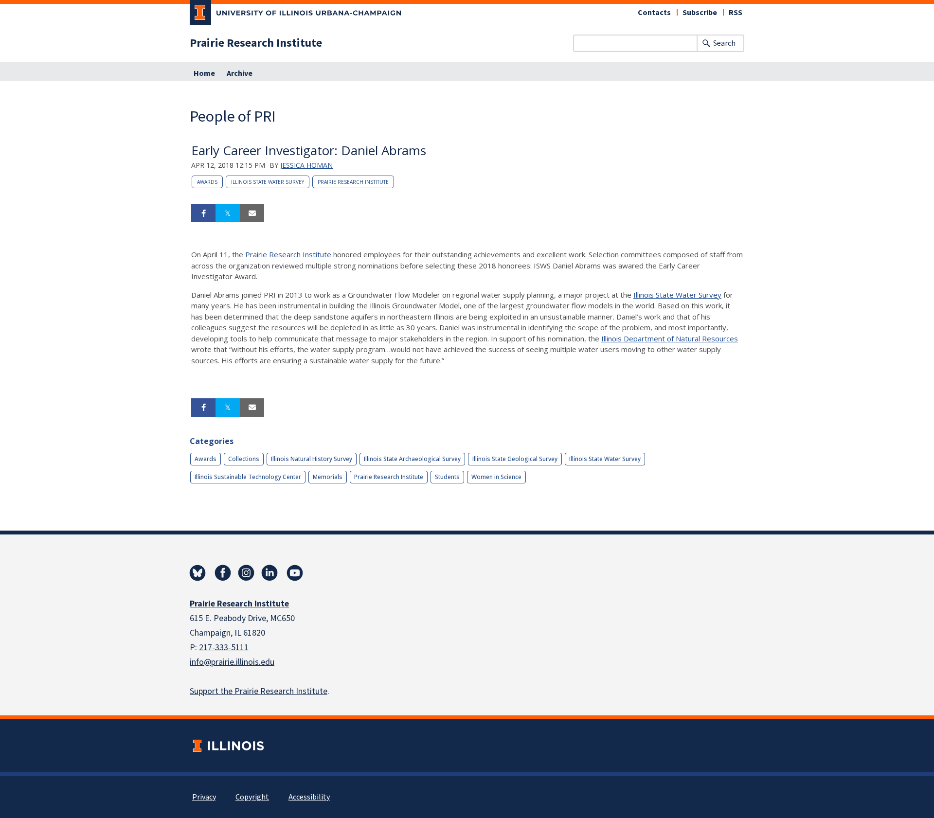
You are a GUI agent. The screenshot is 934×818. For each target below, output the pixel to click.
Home (204, 73)
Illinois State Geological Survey (514, 459)
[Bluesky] (197, 573)
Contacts (654, 12)
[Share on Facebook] (203, 213)
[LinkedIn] (269, 573)
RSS (735, 12)
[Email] (252, 213)
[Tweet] (228, 213)
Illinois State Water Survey (267, 181)
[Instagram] (246, 573)
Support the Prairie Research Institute (258, 691)
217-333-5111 (224, 647)
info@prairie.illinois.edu (232, 662)
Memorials (327, 477)
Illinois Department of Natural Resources (669, 338)
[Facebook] (223, 573)
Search (724, 43)
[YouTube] (294, 573)
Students (447, 477)
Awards (207, 181)
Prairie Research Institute (256, 43)
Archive (239, 73)
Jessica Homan (306, 165)
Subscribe (700, 12)
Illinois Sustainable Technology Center (248, 477)
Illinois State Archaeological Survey (412, 459)
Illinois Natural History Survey (311, 459)
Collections (243, 459)
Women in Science (496, 477)
